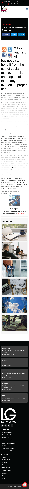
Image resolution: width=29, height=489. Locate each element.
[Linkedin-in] (9, 425)
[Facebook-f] (2, 425)
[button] (26, 9)
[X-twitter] (5, 425)
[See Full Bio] (25, 214)
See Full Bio (20, 213)
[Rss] (12, 425)
